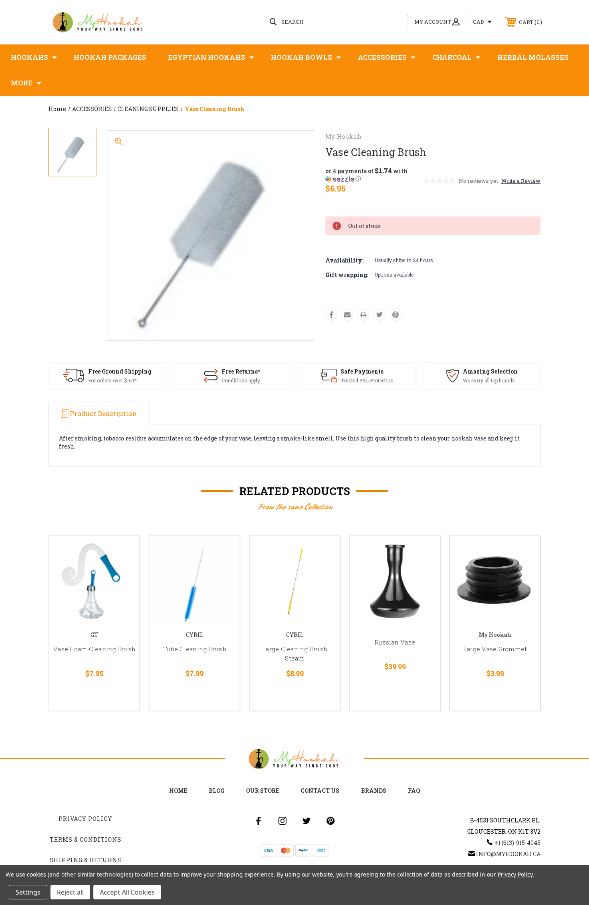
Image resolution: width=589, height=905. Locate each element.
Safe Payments (362, 371)
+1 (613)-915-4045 (517, 842)
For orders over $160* (112, 380)
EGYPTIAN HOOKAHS (206, 57)
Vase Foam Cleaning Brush (94, 649)
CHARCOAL (452, 57)
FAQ (414, 790)
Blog (216, 790)
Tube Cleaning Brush (194, 649)
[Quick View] (123, 552)
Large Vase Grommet (495, 649)
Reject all (70, 892)
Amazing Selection (490, 371)
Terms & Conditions (85, 839)
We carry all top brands (489, 380)
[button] (373, 175)
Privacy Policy (85, 818)
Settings (28, 892)
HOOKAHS (29, 57)
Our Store (262, 790)
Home (178, 790)
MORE (21, 82)
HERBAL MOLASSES (533, 57)
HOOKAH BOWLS (301, 57)
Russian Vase (395, 642)
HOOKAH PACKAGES (110, 57)
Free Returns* (241, 371)
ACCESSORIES (382, 57)
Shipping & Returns (85, 860)
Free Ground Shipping (119, 371)
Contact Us (320, 790)
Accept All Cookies (127, 892)
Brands (373, 790)
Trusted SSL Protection (367, 380)
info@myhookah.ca (508, 854)
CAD (479, 21)
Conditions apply (241, 380)
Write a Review (521, 180)
